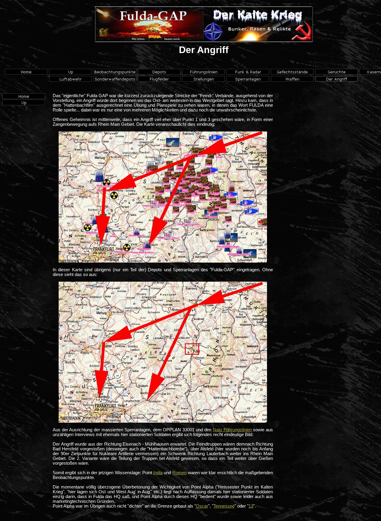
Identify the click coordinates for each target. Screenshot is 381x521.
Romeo (179, 472)
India (158, 472)
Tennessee (224, 506)
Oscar (202, 506)
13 (251, 506)
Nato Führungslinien (232, 429)
